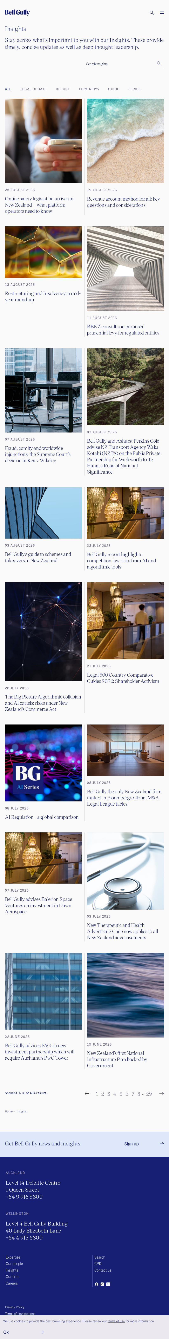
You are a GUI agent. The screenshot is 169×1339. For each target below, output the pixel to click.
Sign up (131, 1143)
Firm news (89, 89)
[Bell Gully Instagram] (102, 1284)
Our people (14, 1263)
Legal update (33, 89)
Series (134, 89)
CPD (97, 1263)
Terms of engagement (20, 1313)
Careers (12, 1283)
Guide (113, 89)
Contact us (102, 1270)
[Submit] (159, 64)
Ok (6, 1332)
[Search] (148, 13)
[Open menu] (159, 12)
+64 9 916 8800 (24, 1196)
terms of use (116, 1321)
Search (99, 1257)
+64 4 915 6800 (24, 1237)
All (8, 89)
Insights (12, 1270)
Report (63, 89)
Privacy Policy (14, 1307)
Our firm (12, 1276)
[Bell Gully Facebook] (96, 1284)
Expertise (13, 1257)
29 (149, 1094)
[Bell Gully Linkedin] (108, 1284)
